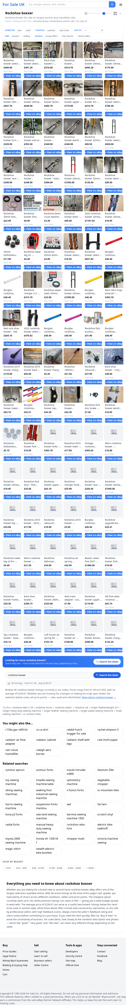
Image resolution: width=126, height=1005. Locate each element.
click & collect (84, 36)
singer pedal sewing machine (97, 710)
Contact (101, 951)
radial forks (12, 824)
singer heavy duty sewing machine (22, 710)
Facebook (102, 956)
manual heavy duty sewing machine (44, 828)
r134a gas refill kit (16, 729)
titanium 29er (105, 770)
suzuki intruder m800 (76, 772)
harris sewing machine (13, 806)
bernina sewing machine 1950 (76, 816)
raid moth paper (107, 740)
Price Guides (9, 951)
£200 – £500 (74, 868)
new (19, 30)
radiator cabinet (46, 740)
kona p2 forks (14, 814)
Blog (99, 960)
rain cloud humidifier (11, 752)
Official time (72, 965)
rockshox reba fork (76, 826)
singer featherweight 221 (105, 707)
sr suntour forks (32, 714)
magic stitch (13, 849)
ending (26, 36)
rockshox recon (44, 707)
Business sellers (43, 960)
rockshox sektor (63, 707)
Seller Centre (41, 965)
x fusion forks (75, 790)
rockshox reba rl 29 (22, 707)
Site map (70, 960)
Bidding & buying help (15, 965)
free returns (67, 36)
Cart (5, 974)
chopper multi (75, 838)
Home (8, 21)
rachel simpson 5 (108, 729)
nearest (15, 36)
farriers (102, 804)
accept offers (52, 36)
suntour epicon (14, 770)
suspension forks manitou (47, 806)
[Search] (112, 4)
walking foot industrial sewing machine (46, 794)
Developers (72, 951)
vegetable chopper (103, 782)
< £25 (8, 868)
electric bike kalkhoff (104, 826)
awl (69, 804)
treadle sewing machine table (45, 782)
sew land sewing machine (46, 816)
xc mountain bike (108, 790)
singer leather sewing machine (61, 710)
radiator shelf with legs (78, 741)
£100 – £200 (55, 868)
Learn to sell (41, 956)
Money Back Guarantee (15, 960)
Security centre (74, 956)
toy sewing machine (12, 782)
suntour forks (44, 770)
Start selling (40, 951)
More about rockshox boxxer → (99, 697)
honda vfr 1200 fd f (47, 840)
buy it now (64, 30)
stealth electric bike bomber (45, 850)
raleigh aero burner (43, 752)
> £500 (90, 868)
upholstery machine (73, 782)
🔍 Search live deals (107, 675)
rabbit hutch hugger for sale (76, 731)
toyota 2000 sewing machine (15, 840)
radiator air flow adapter (15, 741)
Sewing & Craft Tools (22, 21)
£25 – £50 (21, 868)
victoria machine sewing (107, 840)
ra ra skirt (42, 729)
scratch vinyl (105, 814)
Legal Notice (9, 956)
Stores (6, 969)
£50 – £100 (38, 868)
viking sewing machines (13, 792)
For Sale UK (14, 4)
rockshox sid (81, 707)
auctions (51, 30)
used (28, 30)
